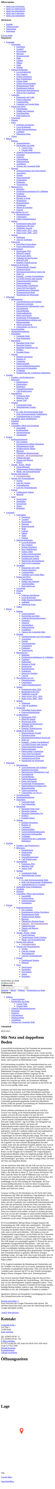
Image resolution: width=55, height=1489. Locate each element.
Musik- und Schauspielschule (28, 471)
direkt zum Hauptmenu (15, 11)
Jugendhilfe (21, 428)
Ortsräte (19, 175)
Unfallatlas (20, 370)
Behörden (20, 189)
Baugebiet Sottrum (23, 345)
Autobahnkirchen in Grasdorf (28, 416)
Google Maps (6, 1477)
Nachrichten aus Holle (25, 145)
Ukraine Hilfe (27, 150)
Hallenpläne (21, 196)
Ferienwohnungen (23, 99)
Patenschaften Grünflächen (27, 285)
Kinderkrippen (22, 382)
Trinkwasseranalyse (24, 324)
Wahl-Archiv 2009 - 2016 (26, 233)
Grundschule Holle (24, 405)
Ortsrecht (20, 157)
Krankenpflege (22, 430)
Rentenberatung (22, 203)
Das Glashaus (22, 74)
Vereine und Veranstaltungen (22, 478)
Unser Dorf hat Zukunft (26, 288)
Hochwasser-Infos (23, 256)
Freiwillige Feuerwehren (26, 244)
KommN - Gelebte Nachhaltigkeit (30, 276)
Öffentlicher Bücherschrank (27, 453)
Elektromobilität (22, 364)
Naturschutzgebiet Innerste (27, 281)
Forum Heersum (23, 467)
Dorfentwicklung (23, 269)
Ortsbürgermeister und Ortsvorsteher (31, 171)
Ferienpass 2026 (23, 396)
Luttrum (19, 60)
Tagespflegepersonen (24, 389)
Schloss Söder (22, 81)
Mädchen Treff (22, 398)
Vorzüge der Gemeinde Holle (28, 166)
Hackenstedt (21, 51)
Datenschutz (11, 29)
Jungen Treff (21, 400)
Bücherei (20, 451)
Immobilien (15, 334)
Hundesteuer (21, 201)
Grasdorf (20, 49)
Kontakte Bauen (23, 352)
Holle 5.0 (20, 274)
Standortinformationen (20, 331)
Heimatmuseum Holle (25, 86)
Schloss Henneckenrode (26, 83)
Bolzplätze (20, 508)
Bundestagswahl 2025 (25, 226)
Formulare (20, 155)
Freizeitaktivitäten (23, 476)
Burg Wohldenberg (24, 79)
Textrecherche (22, 184)
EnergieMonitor (22, 311)
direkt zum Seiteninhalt (15, 16)
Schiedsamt (21, 205)
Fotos (13, 122)
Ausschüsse (21, 173)
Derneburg (20, 47)
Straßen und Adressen (25, 111)
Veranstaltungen (22, 485)
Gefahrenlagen (17, 249)
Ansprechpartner (23, 143)
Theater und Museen (24, 460)
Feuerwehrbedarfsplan (25, 246)
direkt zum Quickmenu (15, 6)
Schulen (14, 403)
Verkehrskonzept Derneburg (27, 290)
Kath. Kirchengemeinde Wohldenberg (31, 414)
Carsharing (20, 361)
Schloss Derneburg (24, 77)
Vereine (19, 481)
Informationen (17, 299)
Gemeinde (10, 42)
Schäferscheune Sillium (25, 448)
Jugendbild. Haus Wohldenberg (24, 419)
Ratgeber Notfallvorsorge (26, 262)
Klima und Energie (24, 315)
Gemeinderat (21, 180)
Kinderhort (20, 386)
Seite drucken (13, 1312)
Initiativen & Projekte (20, 265)
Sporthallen (21, 501)
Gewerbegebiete (17, 329)
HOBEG (20, 350)
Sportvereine (21, 499)
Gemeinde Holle (23, 336)
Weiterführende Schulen (26, 407)
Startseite (4, 990)
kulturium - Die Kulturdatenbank (29, 455)
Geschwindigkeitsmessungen (28, 366)
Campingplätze (22, 102)
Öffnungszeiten (12, 27)
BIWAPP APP (22, 260)
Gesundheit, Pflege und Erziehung (25, 426)
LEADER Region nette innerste (29, 279)
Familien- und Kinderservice (22, 377)
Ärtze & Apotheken (24, 240)
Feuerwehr (15, 242)
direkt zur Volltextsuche (15, 9)
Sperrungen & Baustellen (26, 368)
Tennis (19, 506)
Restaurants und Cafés (25, 97)
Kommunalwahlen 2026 (26, 223)
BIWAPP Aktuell (23, 253)
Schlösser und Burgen (25, 125)
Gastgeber (15, 95)
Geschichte (15, 118)
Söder (18, 65)
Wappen (14, 120)
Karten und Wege (18, 106)
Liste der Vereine (23, 483)
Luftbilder (20, 132)
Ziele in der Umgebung (25, 93)
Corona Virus (26, 148)
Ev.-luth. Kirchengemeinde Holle (29, 412)
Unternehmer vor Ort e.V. (26, 327)
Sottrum (19, 67)
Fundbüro (20, 194)
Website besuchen (8, 1348)
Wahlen (14, 221)
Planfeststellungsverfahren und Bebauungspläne (28, 321)
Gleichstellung (22, 159)
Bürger (9, 139)
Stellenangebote (22, 161)
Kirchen (14, 409)
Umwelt (19, 210)
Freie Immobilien (23, 338)
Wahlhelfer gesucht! (24, 228)
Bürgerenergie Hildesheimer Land (30, 306)
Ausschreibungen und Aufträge (29, 302)
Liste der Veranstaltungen (26, 488)
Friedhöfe (15, 421)
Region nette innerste (19, 474)
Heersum (20, 54)
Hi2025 (19, 462)
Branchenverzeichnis (24, 304)
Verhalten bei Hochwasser (26, 258)
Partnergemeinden (23, 283)
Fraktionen (20, 182)
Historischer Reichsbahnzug (27, 90)
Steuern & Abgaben (24, 207)
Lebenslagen (21, 217)
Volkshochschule (23, 458)
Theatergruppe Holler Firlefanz (28, 469)
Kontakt (9, 24)
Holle (18, 58)
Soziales (9, 375)
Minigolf (19, 494)
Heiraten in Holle (23, 198)
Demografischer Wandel (26, 267)
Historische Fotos (23, 134)
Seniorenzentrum (23, 432)
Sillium (19, 63)
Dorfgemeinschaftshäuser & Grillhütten (32, 191)
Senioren (14, 423)
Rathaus (14, 141)
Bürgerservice (17, 187)
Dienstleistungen (23, 214)
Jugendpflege (16, 393)
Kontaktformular (7, 1350)
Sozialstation (21, 435)
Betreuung (15, 380)
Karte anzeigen (7, 1332)
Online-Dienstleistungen (26, 219)
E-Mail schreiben (8, 1341)
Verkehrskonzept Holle (25, 292)
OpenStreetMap (22, 113)
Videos (14, 136)
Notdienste (20, 237)
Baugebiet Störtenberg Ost (27, 347)
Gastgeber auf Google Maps (27, 104)
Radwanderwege (23, 116)
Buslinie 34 (21, 359)
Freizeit (9, 437)
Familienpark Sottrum (25, 88)
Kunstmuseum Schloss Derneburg (30, 444)
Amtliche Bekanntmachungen (28, 152)
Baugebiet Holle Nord (25, 343)
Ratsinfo (14, 168)
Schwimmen (21, 504)
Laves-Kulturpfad (23, 72)
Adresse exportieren (9, 1352)
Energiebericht (22, 308)
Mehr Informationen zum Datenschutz (16, 1310)
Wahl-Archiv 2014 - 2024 (26, 230)
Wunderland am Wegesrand (27, 295)
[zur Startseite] (6, 35)
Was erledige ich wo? (20, 212)
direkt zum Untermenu (15, 13)
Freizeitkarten (21, 109)
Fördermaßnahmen (24, 313)
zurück (4, 1312)
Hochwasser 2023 (23, 251)
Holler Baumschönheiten (26, 129)
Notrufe (14, 235)
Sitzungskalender (23, 178)
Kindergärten (21, 384)
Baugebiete (15, 341)
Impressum (10, 31)
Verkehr (14, 354)
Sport (13, 497)
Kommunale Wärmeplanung (27, 318)
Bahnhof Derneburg (24, 357)
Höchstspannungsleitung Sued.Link (30, 272)
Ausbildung (21, 164)
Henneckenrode (22, 56)
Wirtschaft (10, 297)
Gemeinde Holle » (8, 1325)
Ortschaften (16, 44)
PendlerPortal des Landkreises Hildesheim (33, 373)
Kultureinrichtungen (19, 439)
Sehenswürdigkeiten (19, 70)
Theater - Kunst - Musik (21, 465)
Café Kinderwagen (24, 391)
